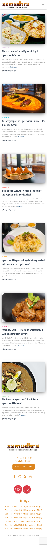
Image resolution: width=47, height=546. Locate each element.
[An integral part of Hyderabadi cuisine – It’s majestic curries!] (23, 98)
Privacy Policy (35, 535)
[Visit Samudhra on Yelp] (25, 477)
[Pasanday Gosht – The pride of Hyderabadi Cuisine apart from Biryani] (23, 307)
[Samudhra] (17, 4)
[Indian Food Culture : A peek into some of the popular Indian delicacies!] (23, 168)
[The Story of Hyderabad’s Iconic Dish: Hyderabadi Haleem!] (23, 377)
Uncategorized (5, 48)
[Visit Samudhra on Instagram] (20, 477)
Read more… (13, 67)
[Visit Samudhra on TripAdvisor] (30, 477)
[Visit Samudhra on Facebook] (14, 477)
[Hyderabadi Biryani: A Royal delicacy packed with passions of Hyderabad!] (23, 237)
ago (12, 71)
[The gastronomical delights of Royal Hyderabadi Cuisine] (23, 29)
